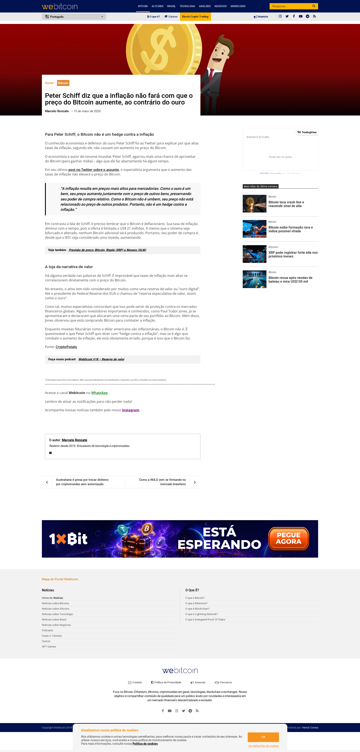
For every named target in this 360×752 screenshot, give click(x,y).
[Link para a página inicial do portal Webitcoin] (180, 670)
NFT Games (49, 647)
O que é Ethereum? (196, 603)
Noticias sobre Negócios (56, 625)
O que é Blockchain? (197, 609)
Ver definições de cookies (263, 746)
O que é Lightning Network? (201, 614)
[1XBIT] (180, 539)
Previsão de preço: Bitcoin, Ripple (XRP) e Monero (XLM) (107, 250)
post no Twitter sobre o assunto (93, 169)
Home (49, 83)
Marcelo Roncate (74, 440)
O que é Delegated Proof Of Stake (205, 619)
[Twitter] (287, 16)
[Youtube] (301, 16)
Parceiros (226, 682)
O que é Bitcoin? (194, 598)
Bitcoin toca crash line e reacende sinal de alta (286, 204)
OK (263, 737)
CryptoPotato (66, 346)
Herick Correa (310, 728)
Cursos (173, 17)
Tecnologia (187, 6)
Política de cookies (145, 744)
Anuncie (262, 17)
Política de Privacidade (167, 682)
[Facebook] (294, 16)
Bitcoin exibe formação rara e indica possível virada (291, 229)
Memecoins (238, 6)
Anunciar (200, 682)
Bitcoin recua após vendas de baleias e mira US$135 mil (290, 279)
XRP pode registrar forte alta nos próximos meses (293, 254)
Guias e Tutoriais (52, 636)
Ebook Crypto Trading (195, 17)
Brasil (171, 6)
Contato (137, 682)
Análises (205, 6)
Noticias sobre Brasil (54, 619)
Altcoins (157, 6)
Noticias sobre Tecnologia (57, 614)
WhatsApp (99, 392)
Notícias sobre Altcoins (55, 609)
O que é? (154, 17)
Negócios (221, 6)
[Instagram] (280, 16)
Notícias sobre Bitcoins (55, 603)
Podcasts (47, 630)
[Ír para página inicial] (74, 6)
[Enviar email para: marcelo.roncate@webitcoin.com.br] (50, 453)
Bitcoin (143, 6)
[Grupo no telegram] (308, 16)
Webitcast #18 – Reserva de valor (101, 359)
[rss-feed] (314, 16)
